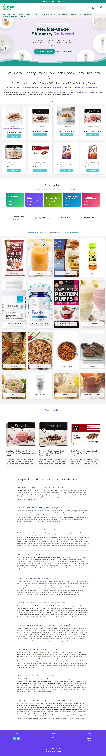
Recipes (89, 738)
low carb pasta (57, 87)
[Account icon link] (93, 8)
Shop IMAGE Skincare (44, 51)
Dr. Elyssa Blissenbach (82, 90)
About (89, 733)
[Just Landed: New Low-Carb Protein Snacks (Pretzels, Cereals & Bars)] (21, 434)
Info (90, 736)
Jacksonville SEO (57, 751)
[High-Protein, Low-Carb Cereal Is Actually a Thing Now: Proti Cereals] (85, 434)
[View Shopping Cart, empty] (101, 7)
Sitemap (53, 733)
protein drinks (90, 87)
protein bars (79, 87)
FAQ (53, 738)
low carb (89, 740)
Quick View (14, 124)
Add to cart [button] (14, 136)
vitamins (20, 90)
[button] (16, 14)
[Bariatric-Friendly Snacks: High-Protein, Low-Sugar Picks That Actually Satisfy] (53, 434)
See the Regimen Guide (64, 51)
